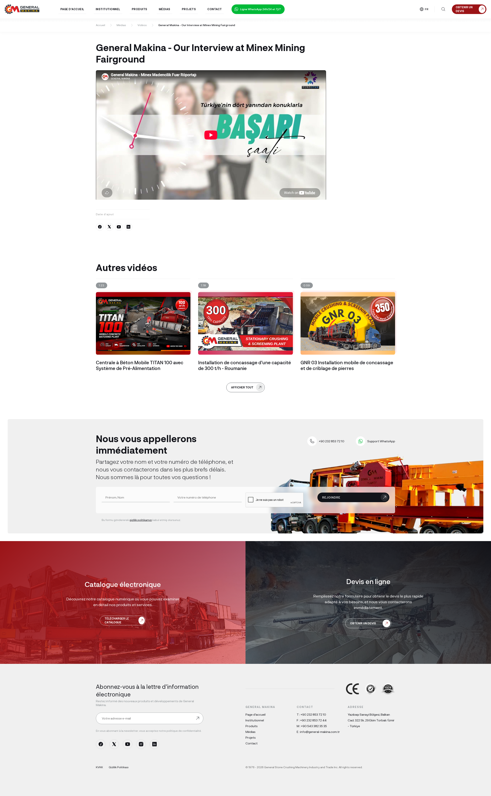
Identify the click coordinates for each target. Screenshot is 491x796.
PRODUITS (139, 9)
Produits (252, 726)
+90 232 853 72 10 (313, 714)
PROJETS (189, 9)
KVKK (99, 767)
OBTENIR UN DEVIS (363, 623)
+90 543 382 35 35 (314, 726)
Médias (121, 25)
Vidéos (142, 25)
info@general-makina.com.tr (320, 731)
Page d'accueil (255, 714)
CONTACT (214, 9)
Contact (252, 743)
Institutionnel (255, 720)
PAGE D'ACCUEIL (72, 9)
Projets (251, 737)
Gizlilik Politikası (119, 767)
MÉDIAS (164, 9)
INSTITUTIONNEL (108, 9)
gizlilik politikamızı (140, 520)
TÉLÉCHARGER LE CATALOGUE (117, 620)
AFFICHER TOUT (242, 387)
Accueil (100, 25)
